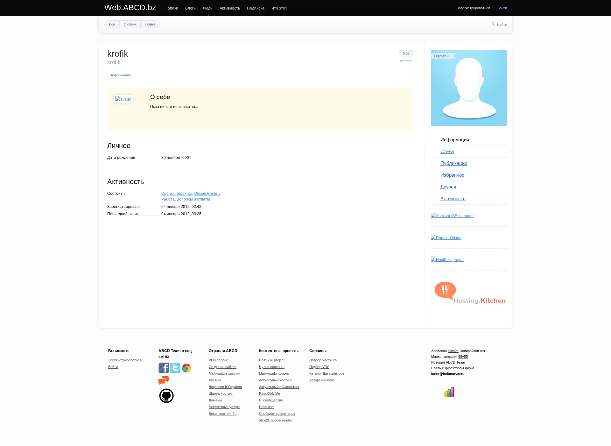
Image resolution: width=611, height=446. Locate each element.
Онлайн (130, 23)
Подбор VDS (319, 366)
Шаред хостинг (221, 393)
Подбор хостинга (323, 359)
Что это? (279, 8)
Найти (502, 24)
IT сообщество (271, 399)
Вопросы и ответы (193, 199)
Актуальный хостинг (275, 379)
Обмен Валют (206, 193)
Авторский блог (321, 379)
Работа (168, 199)
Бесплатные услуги (224, 406)
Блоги (190, 8)
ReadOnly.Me (269, 393)
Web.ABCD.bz (130, 7)
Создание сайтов (222, 366)
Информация (454, 139)
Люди (208, 8)
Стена (447, 151)
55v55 (463, 356)
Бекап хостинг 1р (222, 413)
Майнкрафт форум (274, 373)
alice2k (453, 350)
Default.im (266, 406)
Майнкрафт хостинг (225, 373)
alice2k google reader (275, 419)
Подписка (255, 8)
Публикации (453, 162)
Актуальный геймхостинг (279, 386)
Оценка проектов (176, 193)
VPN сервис (218, 359)
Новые (150, 23)
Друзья (448, 186)
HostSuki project (271, 359)
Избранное (452, 174)
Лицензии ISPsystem (225, 386)
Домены (215, 399)
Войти (502, 7)
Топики (172, 8)
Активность (230, 8)
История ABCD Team (448, 362)
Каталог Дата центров (326, 373)
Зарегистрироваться (473, 7)
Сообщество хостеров (277, 413)
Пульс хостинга (271, 366)
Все (112, 23)
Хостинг (215, 379)
